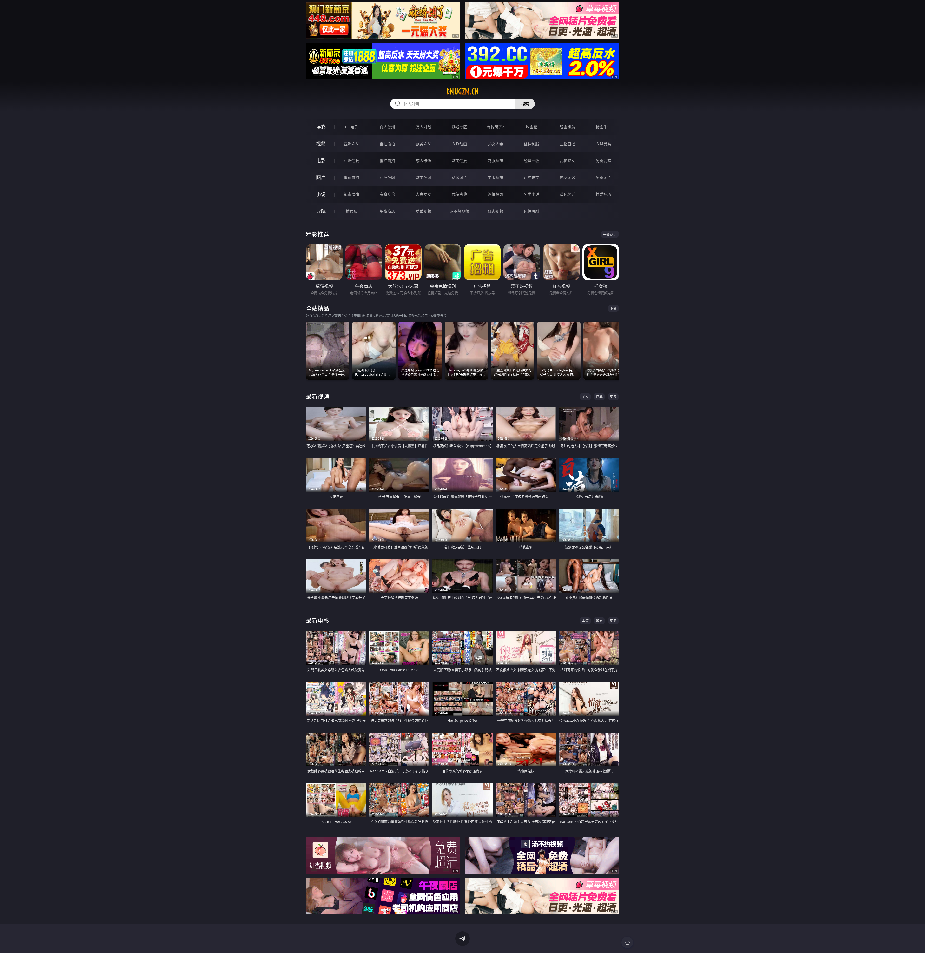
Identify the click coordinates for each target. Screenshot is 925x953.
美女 (585, 396)
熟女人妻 (495, 143)
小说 (321, 194)
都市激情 (351, 194)
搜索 (525, 103)
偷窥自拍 (351, 177)
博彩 (321, 127)
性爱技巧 (603, 194)
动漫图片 (459, 177)
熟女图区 (567, 177)
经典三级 (531, 160)
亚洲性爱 (351, 160)
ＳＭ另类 (603, 143)
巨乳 (599, 396)
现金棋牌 (567, 127)
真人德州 (387, 127)
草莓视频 (423, 211)
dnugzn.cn (462, 91)
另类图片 (603, 177)
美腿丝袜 (495, 177)
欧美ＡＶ (423, 143)
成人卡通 (423, 160)
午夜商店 (387, 211)
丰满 (585, 620)
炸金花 (531, 127)
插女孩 (351, 211)
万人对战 (423, 127)
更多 (613, 396)
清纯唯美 (531, 177)
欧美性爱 (459, 160)
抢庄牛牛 (603, 127)
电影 (321, 160)
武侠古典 (459, 194)
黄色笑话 (567, 194)
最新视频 (317, 396)
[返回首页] (627, 942)
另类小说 (531, 194)
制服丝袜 (495, 160)
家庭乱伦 (387, 194)
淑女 (599, 620)
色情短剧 (531, 211)
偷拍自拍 (387, 160)
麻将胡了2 (495, 127)
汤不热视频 (459, 211)
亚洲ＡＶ (351, 143)
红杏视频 (495, 211)
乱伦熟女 (567, 160)
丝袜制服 (531, 143)
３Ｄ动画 (459, 143)
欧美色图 (423, 177)
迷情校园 (495, 194)
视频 (321, 143)
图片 (321, 177)
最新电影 (317, 620)
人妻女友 (423, 194)
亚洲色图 (387, 177)
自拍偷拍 (387, 143)
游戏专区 (459, 127)
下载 (613, 308)
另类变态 (603, 160)
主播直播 (567, 143)
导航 (321, 211)
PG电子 (351, 127)
